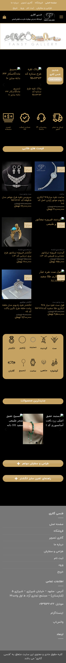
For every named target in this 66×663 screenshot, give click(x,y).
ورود (22, 8)
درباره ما (14, 3)
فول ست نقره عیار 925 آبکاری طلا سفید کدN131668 (49, 307)
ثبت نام (30, 8)
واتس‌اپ (58, 621)
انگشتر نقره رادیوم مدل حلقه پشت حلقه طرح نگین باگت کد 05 (16, 308)
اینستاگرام (57, 612)
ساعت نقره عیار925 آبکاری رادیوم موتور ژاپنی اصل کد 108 (50, 200)
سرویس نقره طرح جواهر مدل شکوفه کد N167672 (16, 199)
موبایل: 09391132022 (51, 603)
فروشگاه (39, 3)
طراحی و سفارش (44, 8)
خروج (15, 8)
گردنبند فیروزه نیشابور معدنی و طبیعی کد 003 (52, 254)
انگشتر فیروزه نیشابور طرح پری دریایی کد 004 (17, 254)
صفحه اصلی (50, 3)
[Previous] (40, 85)
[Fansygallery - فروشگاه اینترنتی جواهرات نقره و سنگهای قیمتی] (32, 17)
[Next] (4, 85)
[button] (61, 16)
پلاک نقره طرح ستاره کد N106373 (34, 91)
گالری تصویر (26, 3)
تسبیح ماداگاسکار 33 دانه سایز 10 (12, 91)
